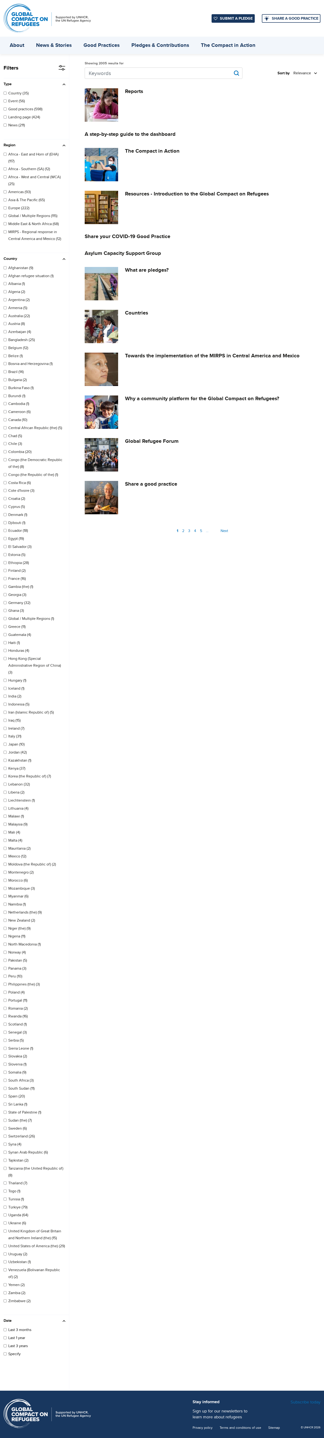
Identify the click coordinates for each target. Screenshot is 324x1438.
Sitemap (274, 1427)
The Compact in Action (228, 45)
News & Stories (54, 45)
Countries (136, 313)
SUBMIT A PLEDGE (236, 18)
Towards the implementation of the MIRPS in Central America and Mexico (212, 356)
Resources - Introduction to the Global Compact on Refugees (197, 194)
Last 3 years (18, 1346)
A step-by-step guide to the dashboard (130, 134)
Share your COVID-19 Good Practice (127, 236)
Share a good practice (151, 484)
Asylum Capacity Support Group (123, 253)
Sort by (284, 73)
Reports (134, 91)
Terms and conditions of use (240, 1427)
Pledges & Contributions (160, 45)
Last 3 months (19, 1329)
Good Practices (101, 45)
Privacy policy (203, 1427)
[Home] (47, 18)
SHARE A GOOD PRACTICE (295, 18)
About (17, 45)
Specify (14, 1354)
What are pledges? (147, 270)
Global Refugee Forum (152, 441)
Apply (236, 73)
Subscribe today (305, 1402)
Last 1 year (16, 1337)
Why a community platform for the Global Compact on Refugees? (202, 398)
